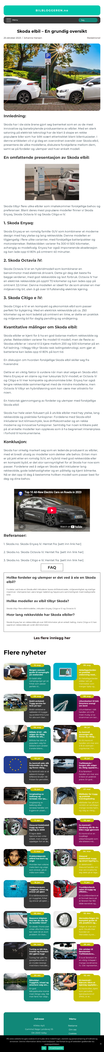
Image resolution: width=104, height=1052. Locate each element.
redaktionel (93, 38)
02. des (87, 913)
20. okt (37, 975)
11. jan (87, 882)
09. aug (87, 665)
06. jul (87, 727)
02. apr (87, 820)
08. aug (87, 696)
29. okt (87, 944)
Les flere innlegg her (52, 638)
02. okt (87, 975)
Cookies (73, 1033)
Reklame (72, 1025)
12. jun (37, 789)
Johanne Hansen (33, 38)
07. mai (86, 789)
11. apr (37, 820)
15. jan (37, 882)
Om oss (72, 1029)
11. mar (37, 851)
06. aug (37, 727)
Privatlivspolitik (56, 1048)
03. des (37, 913)
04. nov (37, 944)
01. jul (87, 758)
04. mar (87, 851)
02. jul (37, 758)
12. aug (37, 665)
